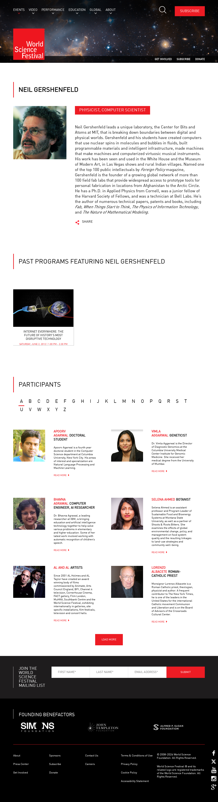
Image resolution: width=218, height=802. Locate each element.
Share (87, 222)
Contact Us (91, 755)
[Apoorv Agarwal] (34, 451)
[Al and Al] (34, 587)
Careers (90, 764)
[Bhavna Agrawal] (34, 519)
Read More (60, 475)
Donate (53, 772)
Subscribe (189, 11)
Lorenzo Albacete (166, 572)
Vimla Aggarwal (169, 433)
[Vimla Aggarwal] (132, 451)
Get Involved (20, 772)
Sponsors (54, 755)
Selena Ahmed (171, 499)
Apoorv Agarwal (70, 435)
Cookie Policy (129, 772)
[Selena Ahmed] (132, 519)
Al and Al (68, 568)
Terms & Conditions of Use (137, 755)
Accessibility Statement (135, 781)
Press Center (21, 764)
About (16, 755)
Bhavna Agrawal (74, 503)
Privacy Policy (129, 764)
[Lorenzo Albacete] (132, 587)
